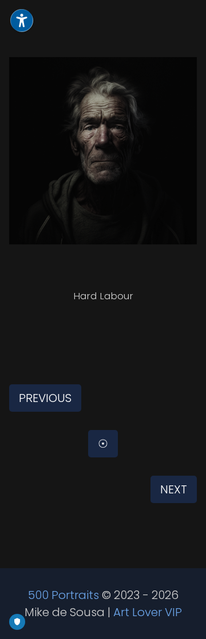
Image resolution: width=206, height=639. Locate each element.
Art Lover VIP (147, 612)
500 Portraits (63, 595)
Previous (45, 398)
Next (173, 489)
